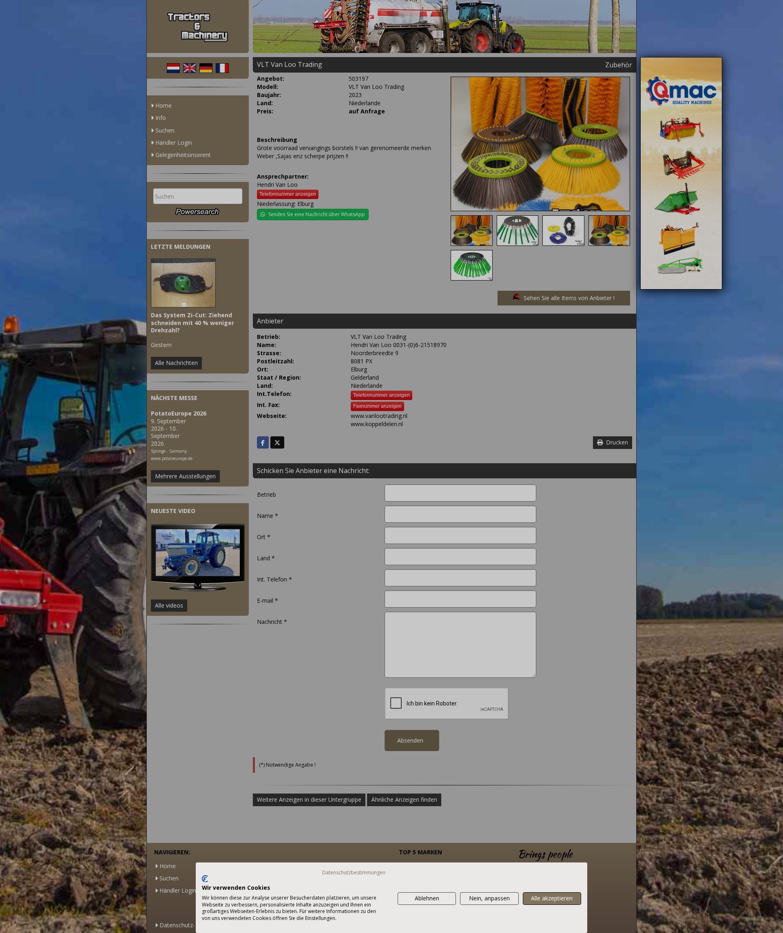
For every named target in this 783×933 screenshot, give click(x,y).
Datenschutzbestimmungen (353, 872)
